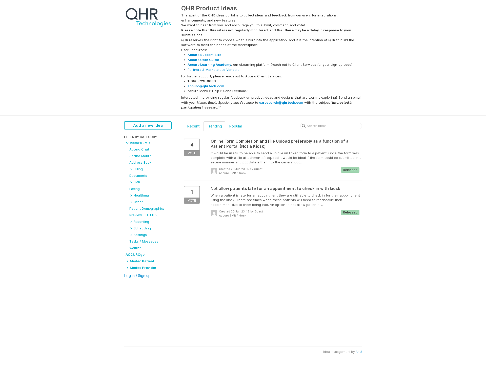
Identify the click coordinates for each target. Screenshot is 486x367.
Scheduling (142, 228)
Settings (140, 235)
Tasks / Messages (143, 241)
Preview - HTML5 (143, 215)
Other (138, 202)
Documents (138, 176)
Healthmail (141, 195)
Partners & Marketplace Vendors (213, 70)
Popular (235, 126)
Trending (214, 126)
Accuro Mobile (140, 156)
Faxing (134, 189)
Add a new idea (148, 125)
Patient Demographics (147, 208)
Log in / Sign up (137, 275)
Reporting (141, 222)
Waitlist (135, 248)
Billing (138, 169)
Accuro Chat (139, 149)
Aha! (359, 352)
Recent (193, 126)
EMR (136, 182)
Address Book (140, 162)
